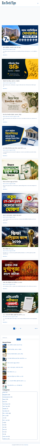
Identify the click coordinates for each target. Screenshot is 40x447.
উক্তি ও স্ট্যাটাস (5, 316)
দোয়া (3, 427)
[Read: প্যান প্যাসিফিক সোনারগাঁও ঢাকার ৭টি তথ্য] (20, 35)
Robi (4, 401)
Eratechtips (26, 444)
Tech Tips (5, 406)
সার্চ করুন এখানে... (5, 337)
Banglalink (5, 394)
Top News (5, 411)
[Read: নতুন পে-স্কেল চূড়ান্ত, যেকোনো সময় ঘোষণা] (20, 203)
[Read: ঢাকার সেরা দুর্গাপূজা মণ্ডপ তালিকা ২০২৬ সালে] (20, 270)
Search (18, 339)
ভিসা (3, 431)
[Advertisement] (20, 14)
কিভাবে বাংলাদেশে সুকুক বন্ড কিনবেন (10, 181)
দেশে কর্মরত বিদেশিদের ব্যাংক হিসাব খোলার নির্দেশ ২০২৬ (14, 148)
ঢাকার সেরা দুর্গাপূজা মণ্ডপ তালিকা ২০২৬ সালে (12, 282)
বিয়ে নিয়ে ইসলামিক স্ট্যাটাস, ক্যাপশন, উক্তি (12, 114)
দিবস (3, 425)
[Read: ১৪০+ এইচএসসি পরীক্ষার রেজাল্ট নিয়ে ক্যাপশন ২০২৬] (20, 302)
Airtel (4, 392)
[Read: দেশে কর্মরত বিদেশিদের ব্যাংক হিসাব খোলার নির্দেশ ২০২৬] (20, 136)
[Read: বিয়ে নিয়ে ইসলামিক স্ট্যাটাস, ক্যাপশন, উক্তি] (20, 102)
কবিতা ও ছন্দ (5, 415)
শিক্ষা (3, 434)
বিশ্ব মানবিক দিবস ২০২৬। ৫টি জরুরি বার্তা (15, 385)
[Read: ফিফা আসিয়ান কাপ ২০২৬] (20, 236)
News (4, 49)
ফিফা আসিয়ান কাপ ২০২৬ (8, 249)
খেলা (3, 418)
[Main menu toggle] (38, 3)
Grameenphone (6, 397)
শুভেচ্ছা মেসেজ (7, 116)
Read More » (5, 55)
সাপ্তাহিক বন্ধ (5, 438)
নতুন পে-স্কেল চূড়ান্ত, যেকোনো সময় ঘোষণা (12, 215)
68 (20, 328)
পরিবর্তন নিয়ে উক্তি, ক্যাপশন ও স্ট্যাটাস (11, 81)
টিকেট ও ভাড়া (5, 420)
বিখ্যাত (4, 429)
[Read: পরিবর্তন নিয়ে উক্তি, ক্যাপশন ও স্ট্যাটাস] (20, 68)
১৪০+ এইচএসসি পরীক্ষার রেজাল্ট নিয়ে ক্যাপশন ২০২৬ (14, 314)
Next (36, 328)
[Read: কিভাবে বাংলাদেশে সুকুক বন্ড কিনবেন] (20, 169)
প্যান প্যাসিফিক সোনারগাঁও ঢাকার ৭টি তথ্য (11, 47)
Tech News (5, 404)
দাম (3, 422)
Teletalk (4, 408)
